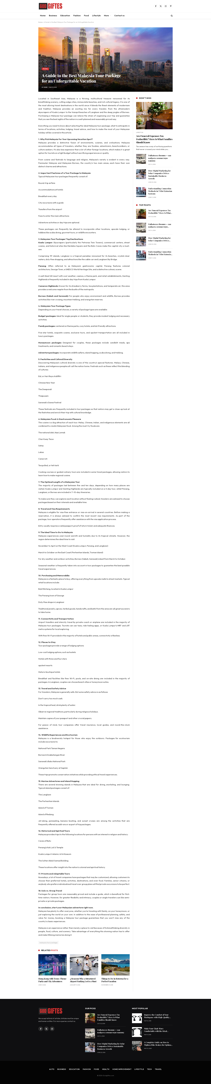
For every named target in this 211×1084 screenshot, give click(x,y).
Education (65, 15)
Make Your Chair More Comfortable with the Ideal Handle (155, 1030)
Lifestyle (96, 15)
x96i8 (45, 87)
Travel (45, 69)
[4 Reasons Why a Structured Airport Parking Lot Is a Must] (84, 964)
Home (43, 15)
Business (53, 15)
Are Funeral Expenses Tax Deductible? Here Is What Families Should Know (154, 139)
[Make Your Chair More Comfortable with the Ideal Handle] (137, 1032)
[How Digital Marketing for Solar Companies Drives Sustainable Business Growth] (141, 174)
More (106, 15)
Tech (149, 1069)
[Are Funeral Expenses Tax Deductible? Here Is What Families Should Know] (154, 115)
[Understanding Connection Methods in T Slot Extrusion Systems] (141, 192)
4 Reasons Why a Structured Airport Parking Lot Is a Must (83, 980)
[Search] (171, 15)
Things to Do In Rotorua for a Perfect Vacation (114, 980)
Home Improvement (122, 1069)
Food (86, 15)
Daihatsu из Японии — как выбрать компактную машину (159, 158)
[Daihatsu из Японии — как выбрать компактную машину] (141, 159)
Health (105, 1069)
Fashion (77, 15)
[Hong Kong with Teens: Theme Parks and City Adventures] (52, 964)
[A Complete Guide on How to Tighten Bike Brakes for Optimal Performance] (137, 1046)
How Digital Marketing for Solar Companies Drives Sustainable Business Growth (159, 174)
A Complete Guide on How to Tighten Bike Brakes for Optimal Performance (158, 1043)
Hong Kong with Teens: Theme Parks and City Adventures (52, 980)
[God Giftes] (50, 6)
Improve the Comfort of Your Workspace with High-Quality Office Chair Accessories (156, 1016)
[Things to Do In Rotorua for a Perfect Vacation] (115, 964)
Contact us (119, 15)
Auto (51, 1069)
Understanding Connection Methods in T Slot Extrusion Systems (160, 191)
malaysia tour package (48, 943)
